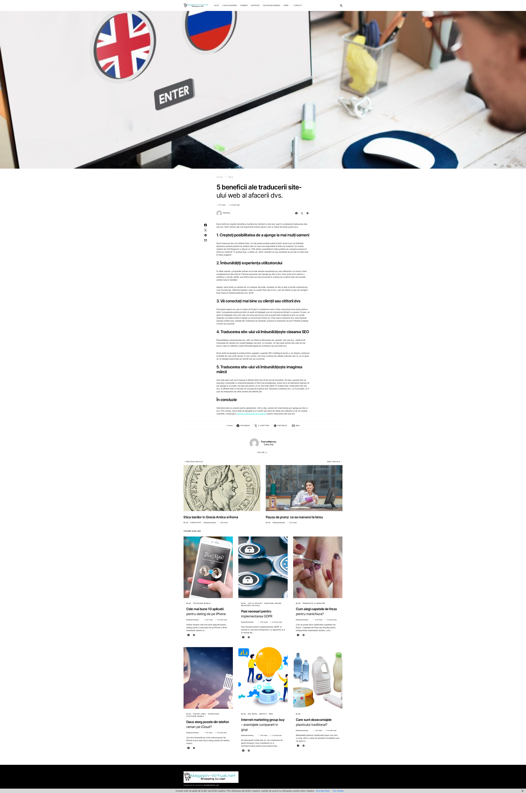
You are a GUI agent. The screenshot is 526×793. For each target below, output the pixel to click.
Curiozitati (195, 523)
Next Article (333, 462)
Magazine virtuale (250, 605)
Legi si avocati (255, 603)
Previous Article (194, 462)
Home (219, 177)
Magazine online (273, 603)
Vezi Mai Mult (323, 790)
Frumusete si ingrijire (314, 603)
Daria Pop (226, 213)
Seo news (252, 714)
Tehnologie (213, 714)
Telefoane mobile (202, 603)
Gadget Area (199, 714)
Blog (230, 177)
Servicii (263, 714)
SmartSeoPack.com (211, 785)
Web (271, 714)
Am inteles (338, 790)
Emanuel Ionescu (210, 523)
